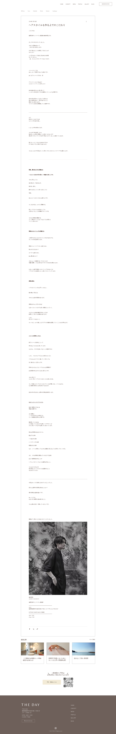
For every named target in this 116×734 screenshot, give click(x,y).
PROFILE (73, 714)
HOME (72, 705)
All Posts (23, 11)
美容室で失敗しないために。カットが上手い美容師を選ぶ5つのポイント (58, 659)
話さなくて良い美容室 (81, 658)
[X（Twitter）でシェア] (33, 629)
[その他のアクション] (86, 21)
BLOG (72, 721)
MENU (72, 711)
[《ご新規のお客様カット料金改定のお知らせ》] (32, 649)
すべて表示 (92, 639)
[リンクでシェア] (37, 629)
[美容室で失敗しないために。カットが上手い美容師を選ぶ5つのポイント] (58, 649)
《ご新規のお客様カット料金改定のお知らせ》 (32, 659)
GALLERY (73, 717)
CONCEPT (73, 708)
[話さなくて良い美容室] (83, 649)
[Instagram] (55, 728)
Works (41, 11)
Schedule (35, 11)
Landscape (55, 11)
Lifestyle (47, 11)
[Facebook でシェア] (29, 629)
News (29, 11)
